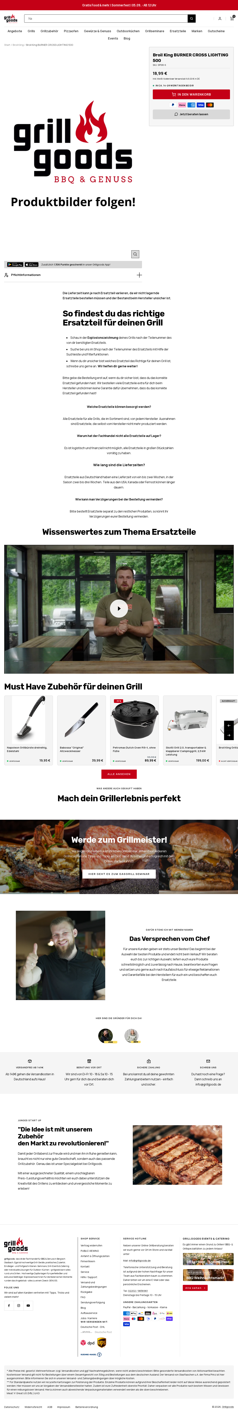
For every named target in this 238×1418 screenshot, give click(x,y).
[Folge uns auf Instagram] (18, 1305)
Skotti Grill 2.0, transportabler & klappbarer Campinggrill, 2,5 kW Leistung (186, 751)
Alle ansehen (119, 774)
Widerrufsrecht (33, 1407)
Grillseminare (154, 31)
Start (7, 45)
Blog (127, 38)
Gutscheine (216, 31)
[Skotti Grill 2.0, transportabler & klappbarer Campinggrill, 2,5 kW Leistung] (187, 720)
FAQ (83, 1297)
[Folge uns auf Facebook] (9, 1305)
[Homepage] (16, 1239)
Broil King (18, 45)
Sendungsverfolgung (93, 1302)
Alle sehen (193, 1288)
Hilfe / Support (89, 1277)
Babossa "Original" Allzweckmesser (72, 749)
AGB (49, 1407)
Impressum (63, 1407)
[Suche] (191, 18)
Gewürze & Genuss (97, 31)
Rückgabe (86, 1292)
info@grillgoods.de (140, 1260)
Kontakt (85, 1266)
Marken (197, 31)
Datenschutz (11, 1407)
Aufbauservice (89, 1313)
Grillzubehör (49, 31)
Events (113, 38)
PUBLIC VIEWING (90, 1250)
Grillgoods (228, 1406)
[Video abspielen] (119, 609)
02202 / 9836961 (138, 1290)
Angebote (15, 31)
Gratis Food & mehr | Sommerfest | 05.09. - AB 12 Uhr (119, 5)
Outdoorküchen (128, 31)
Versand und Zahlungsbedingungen (94, 1284)
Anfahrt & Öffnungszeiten (95, 1256)
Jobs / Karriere (89, 1318)
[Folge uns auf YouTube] (28, 1305)
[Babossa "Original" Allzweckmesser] (81, 720)
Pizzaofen (71, 31)
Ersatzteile (178, 31)
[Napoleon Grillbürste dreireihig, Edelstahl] (29, 720)
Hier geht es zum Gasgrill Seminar (119, 874)
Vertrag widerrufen (91, 1245)
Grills (31, 31)
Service (85, 1272)
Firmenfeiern (88, 1261)
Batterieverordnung (86, 1407)
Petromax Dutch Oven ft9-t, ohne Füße (134, 749)
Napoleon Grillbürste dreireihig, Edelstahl (27, 749)
